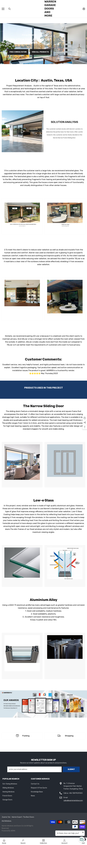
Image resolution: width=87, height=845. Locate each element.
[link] (22, 216)
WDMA (13, 831)
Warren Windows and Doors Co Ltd (14, 826)
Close (85, 17)
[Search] (9, 8)
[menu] (3, 8)
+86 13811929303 (75, 793)
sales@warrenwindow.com (73, 800)
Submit (71, 769)
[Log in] (83, 8)
